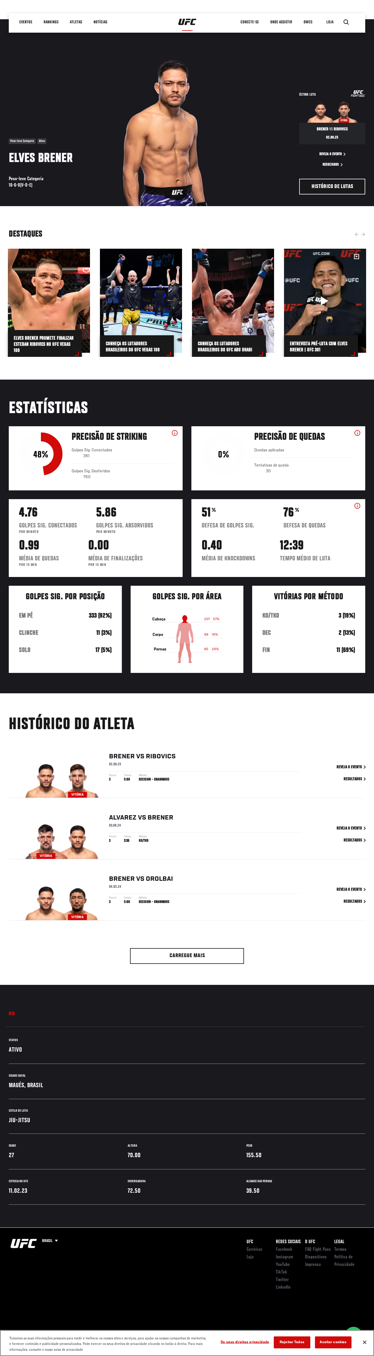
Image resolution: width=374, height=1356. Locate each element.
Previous (357, 234)
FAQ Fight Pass (318, 1249)
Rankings (51, 22)
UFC (250, 1242)
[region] (187, 1343)
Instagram (284, 1257)
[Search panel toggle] (346, 22)
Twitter (282, 1280)
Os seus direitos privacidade (245, 1342)
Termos (340, 1249)
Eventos (25, 22)
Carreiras (254, 1249)
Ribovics (161, 756)
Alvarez (122, 817)
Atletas (76, 22)
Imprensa (313, 1264)
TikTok (281, 1272)
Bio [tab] (12, 1014)
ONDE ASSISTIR (281, 22)
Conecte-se (249, 22)
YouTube (283, 1264)
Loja (250, 1257)
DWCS (308, 22)
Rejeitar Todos (292, 1342)
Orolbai (159, 879)
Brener (122, 756)
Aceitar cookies (333, 1342)
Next (363, 234)
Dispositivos (316, 1257)
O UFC (310, 1242)
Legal (339, 1242)
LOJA (329, 22)
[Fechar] (364, 1342)
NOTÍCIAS (100, 22)
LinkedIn (283, 1287)
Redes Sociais (288, 1242)
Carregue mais (187, 956)
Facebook (284, 1249)
